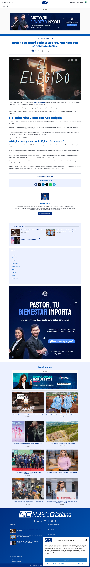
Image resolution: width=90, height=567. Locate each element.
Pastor (13, 269)
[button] (86, 540)
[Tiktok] (12, 2)
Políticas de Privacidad (78, 564)
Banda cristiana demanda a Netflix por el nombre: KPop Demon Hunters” (31, 238)
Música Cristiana (16, 266)
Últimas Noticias (17, 226)
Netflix (35, 102)
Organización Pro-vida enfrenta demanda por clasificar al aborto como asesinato (62, 501)
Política (14, 272)
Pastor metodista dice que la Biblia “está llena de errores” (31, 230)
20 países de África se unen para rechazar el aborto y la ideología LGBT (28, 473)
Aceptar (66, 560)
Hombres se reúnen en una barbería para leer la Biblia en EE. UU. (28, 501)
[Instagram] (10, 2)
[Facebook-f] (2, 2)
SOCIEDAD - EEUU (49, 38)
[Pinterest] (52, 521)
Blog (13, 281)
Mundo (13, 275)
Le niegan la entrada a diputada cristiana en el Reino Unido (62, 472)
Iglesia (13, 260)
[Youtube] (5, 2)
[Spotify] (55, 521)
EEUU (39, 38)
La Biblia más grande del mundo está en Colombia (62, 443)
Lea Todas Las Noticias (44, 213)
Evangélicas (15, 278)
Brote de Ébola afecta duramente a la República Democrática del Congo (66, 230)
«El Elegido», (41, 102)
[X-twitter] (7, 2)
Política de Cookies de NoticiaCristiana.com (59, 564)
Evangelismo (15, 263)
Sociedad (43, 38)
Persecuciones (15, 257)
